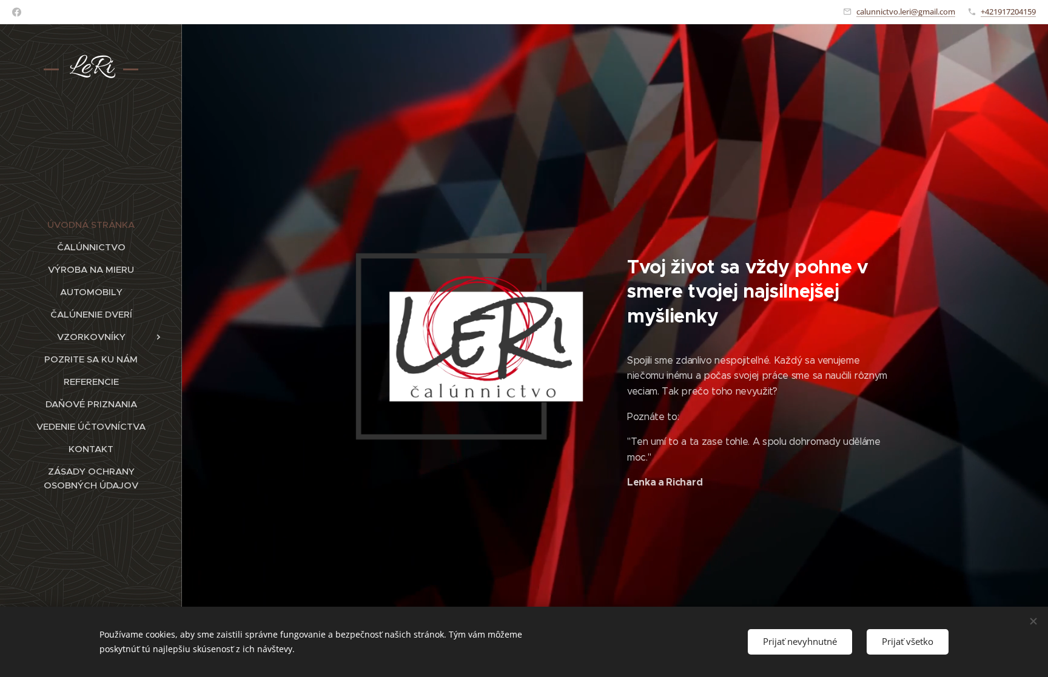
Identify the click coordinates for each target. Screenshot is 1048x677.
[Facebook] (16, 12)
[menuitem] (91, 225)
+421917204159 (1008, 11)
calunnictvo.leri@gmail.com (905, 11)
